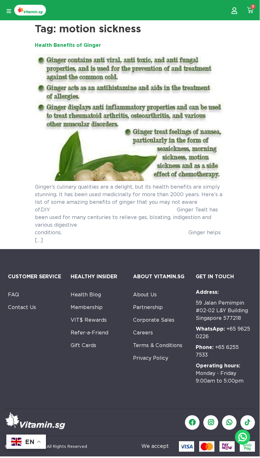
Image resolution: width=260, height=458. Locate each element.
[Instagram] (210, 422)
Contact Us (22, 307)
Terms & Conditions (157, 345)
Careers (143, 333)
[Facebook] (192, 422)
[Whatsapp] (229, 422)
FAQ (13, 295)
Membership (87, 307)
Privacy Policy (150, 358)
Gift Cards (83, 345)
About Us (145, 295)
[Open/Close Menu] (8, 10)
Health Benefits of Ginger (68, 45)
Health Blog (86, 295)
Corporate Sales (153, 320)
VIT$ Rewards (89, 320)
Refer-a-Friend (89, 333)
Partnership (148, 307)
